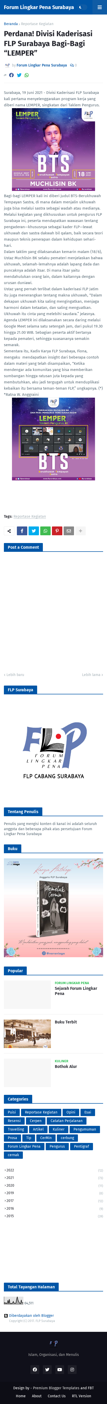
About (37, 1396)
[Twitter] (19, 75)
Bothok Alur (66, 1066)
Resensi (14, 1121)
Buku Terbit (66, 1022)
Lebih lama (91, 675)
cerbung (67, 1138)
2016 (54, 1208)
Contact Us (57, 1396)
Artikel (38, 1129)
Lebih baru (15, 675)
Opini (70, 1112)
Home (21, 1396)
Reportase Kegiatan (37, 24)
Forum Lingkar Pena (24, 1146)
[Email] (69, 530)
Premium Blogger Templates (56, 1388)
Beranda (11, 24)
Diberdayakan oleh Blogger (31, 1316)
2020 (54, 1185)
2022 (54, 1170)
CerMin (46, 1138)
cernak (13, 1155)
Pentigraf (81, 1146)
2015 (54, 1216)
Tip (28, 1138)
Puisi (12, 1112)
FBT (91, 1388)
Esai (87, 1112)
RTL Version (81, 1396)
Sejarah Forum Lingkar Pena (76, 991)
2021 (54, 1178)
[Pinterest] (57, 530)
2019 (54, 1193)
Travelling (16, 1129)
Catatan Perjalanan (67, 1121)
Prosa (12, 1138)
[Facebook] (11, 75)
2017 (54, 1201)
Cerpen (36, 1121)
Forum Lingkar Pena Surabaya (39, 7)
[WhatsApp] (27, 75)
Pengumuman (84, 1129)
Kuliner (58, 1129)
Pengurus (57, 1146)
